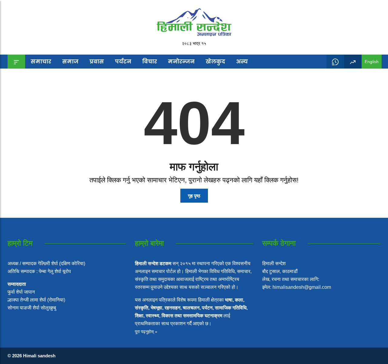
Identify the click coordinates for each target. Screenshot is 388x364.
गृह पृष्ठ (194, 195)
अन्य (242, 61)
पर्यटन (123, 61)
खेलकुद (215, 61)
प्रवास (96, 61)
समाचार (41, 61)
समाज (70, 61)
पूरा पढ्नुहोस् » (146, 331)
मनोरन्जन (181, 61)
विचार (149, 61)
